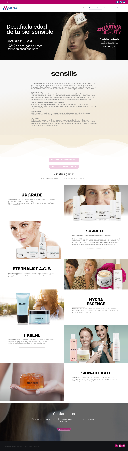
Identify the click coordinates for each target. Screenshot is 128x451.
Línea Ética (19, 446)
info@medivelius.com (20, 2)
